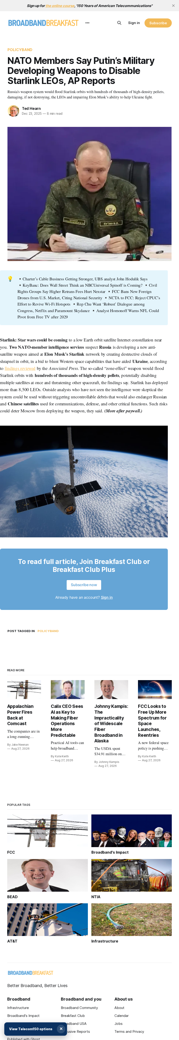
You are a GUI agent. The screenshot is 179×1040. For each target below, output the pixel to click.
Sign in (134, 23)
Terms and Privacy (129, 1031)
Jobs (118, 1023)
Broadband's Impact (23, 1015)
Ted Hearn (31, 108)
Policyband (20, 49)
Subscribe (158, 23)
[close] (173, 5)
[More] (87, 23)
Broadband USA (73, 1023)
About (119, 1007)
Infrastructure (18, 1007)
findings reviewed (20, 368)
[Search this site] (119, 23)
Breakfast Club (73, 1015)
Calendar (121, 1015)
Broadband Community (79, 1007)
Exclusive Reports (75, 1031)
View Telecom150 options (30, 1029)
